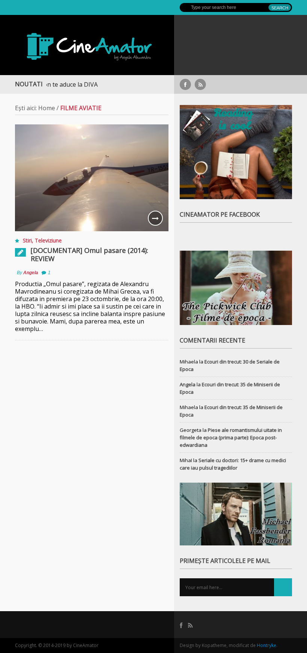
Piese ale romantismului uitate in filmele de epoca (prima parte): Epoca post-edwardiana (231, 437)
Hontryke (266, 645)
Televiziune (48, 240)
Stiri (27, 240)
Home (46, 108)
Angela (30, 272)
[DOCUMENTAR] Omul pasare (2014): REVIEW (89, 254)
